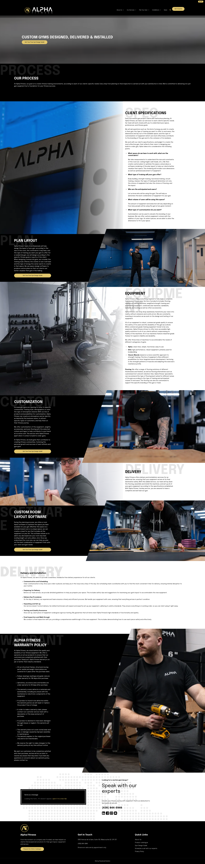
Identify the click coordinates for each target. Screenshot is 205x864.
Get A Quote (178, 9)
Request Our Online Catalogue (32, 849)
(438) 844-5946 (112, 807)
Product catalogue (141, 842)
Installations (156, 10)
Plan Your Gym (143, 10)
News (165, 10)
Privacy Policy (139, 851)
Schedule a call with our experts (146, 848)
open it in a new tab (59, 799)
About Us (120, 10)
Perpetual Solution (104, 861)
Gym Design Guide (141, 845)
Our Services (131, 10)
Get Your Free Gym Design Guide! (34, 42)
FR (201, 1)
